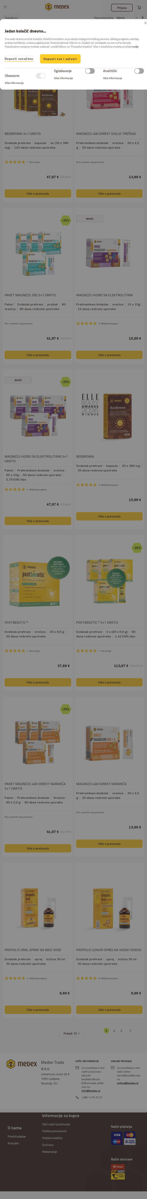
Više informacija (14, 83)
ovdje (135, 47)
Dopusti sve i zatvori (60, 59)
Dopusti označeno (19, 58)
